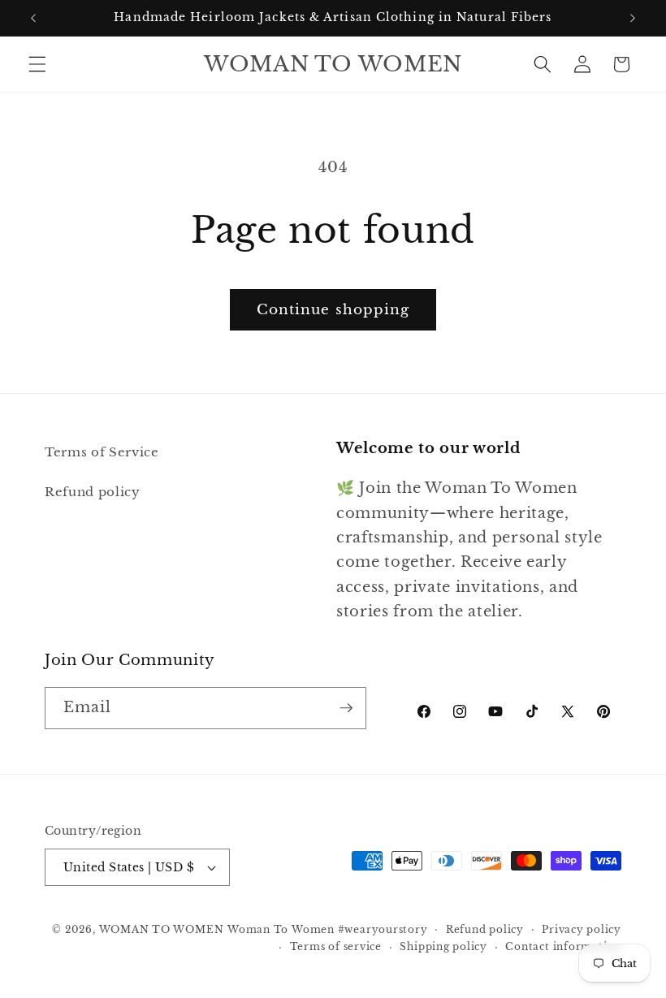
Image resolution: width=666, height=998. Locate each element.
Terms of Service (102, 452)
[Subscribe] (346, 708)
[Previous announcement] (33, 18)
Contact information (563, 946)
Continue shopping (333, 309)
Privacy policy (581, 929)
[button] (37, 64)
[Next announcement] (633, 18)
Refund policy (93, 491)
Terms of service (336, 946)
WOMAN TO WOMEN (161, 929)
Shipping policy (443, 946)
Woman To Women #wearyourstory (327, 929)
